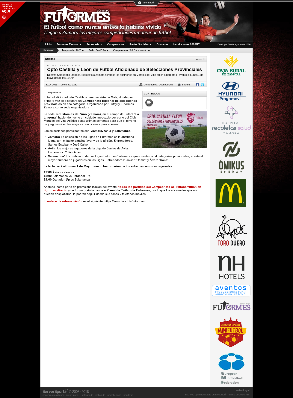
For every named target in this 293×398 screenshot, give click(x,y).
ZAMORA (97, 50)
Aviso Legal (242, 390)
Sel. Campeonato (130, 50)
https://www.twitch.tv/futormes (124, 201)
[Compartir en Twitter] (202, 84)
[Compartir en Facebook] (197, 84)
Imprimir (186, 84)
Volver (199, 59)
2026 (71, 50)
